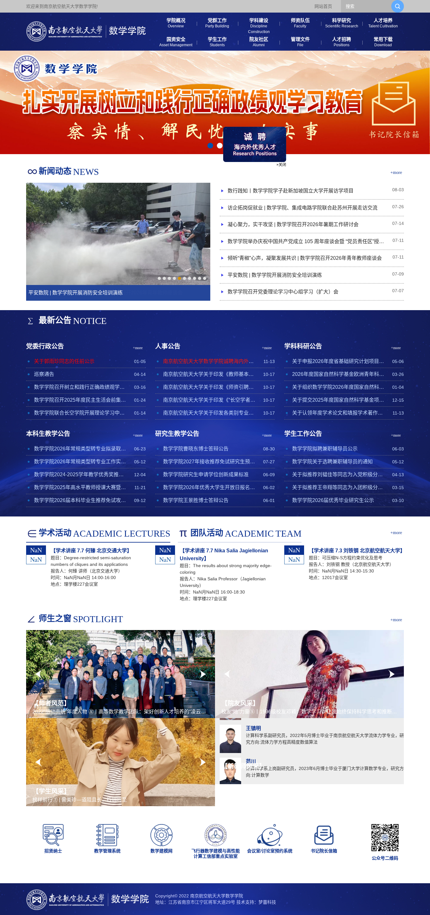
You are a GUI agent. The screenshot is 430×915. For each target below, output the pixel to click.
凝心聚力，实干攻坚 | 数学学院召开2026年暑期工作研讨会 (293, 224)
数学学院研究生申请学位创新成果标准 (206, 474)
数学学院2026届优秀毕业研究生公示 (333, 500)
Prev (38, 674)
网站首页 (323, 6)
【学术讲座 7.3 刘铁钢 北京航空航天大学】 (357, 550)
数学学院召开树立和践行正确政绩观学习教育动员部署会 (80, 387)
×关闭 (325, 121)
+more (396, 172)
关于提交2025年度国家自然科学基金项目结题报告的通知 (338, 400)
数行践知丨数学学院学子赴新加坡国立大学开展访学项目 (291, 190)
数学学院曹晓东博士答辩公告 (196, 448)
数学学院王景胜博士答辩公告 (196, 500)
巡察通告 (44, 374)
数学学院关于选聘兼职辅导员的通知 (332, 461)
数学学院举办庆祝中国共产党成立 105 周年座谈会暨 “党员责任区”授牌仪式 (306, 241)
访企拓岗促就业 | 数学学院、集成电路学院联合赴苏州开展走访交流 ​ (303, 207)
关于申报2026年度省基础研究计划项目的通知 (338, 361)
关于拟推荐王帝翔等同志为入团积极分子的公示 (338, 487)
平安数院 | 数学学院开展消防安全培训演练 (275, 275)
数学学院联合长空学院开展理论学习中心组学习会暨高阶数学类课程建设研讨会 (80, 413)
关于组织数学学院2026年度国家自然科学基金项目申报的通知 (338, 387)
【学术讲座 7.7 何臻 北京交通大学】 (91, 550)
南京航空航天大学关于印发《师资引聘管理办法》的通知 (209, 387)
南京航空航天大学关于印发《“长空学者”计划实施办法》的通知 (209, 400)
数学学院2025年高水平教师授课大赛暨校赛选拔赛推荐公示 (80, 487)
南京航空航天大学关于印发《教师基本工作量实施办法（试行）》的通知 (209, 374)
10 (204, 278)
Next (202, 674)
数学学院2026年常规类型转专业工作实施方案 (80, 461)
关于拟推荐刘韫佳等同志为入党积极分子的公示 (338, 474)
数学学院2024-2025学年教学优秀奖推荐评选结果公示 (80, 474)
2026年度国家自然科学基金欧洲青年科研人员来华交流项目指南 (338, 374)
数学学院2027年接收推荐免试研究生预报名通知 (209, 461)
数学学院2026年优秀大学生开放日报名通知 (209, 487)
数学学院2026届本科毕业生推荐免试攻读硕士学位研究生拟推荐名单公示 (80, 500)
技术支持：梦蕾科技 (256, 902)
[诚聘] (298, 100)
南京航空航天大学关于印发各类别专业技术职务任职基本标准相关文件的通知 (209, 413)
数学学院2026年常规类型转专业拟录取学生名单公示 (80, 448)
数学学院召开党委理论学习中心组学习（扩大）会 (283, 291)
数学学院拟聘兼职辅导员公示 (325, 448)
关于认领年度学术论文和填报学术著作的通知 (338, 413)
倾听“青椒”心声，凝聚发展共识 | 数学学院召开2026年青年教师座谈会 (305, 258)
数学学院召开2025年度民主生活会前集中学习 (80, 400)
